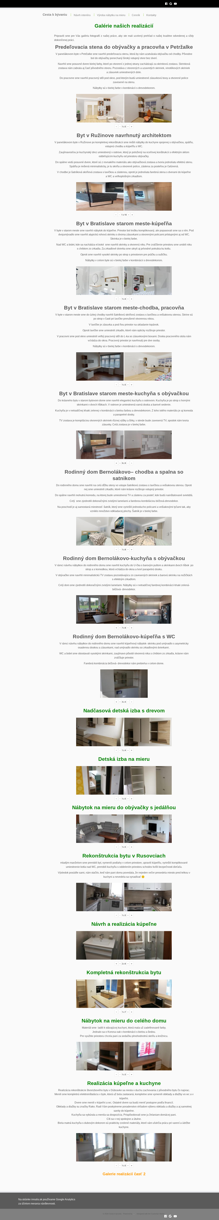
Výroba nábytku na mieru (111, 15)
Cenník (136, 15)
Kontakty (151, 15)
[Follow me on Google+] (171, 3)
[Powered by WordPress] (134, 1213)
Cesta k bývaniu (55, 14)
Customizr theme (157, 1214)
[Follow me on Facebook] (167, 3)
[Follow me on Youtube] (176, 3)
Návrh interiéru (82, 15)
